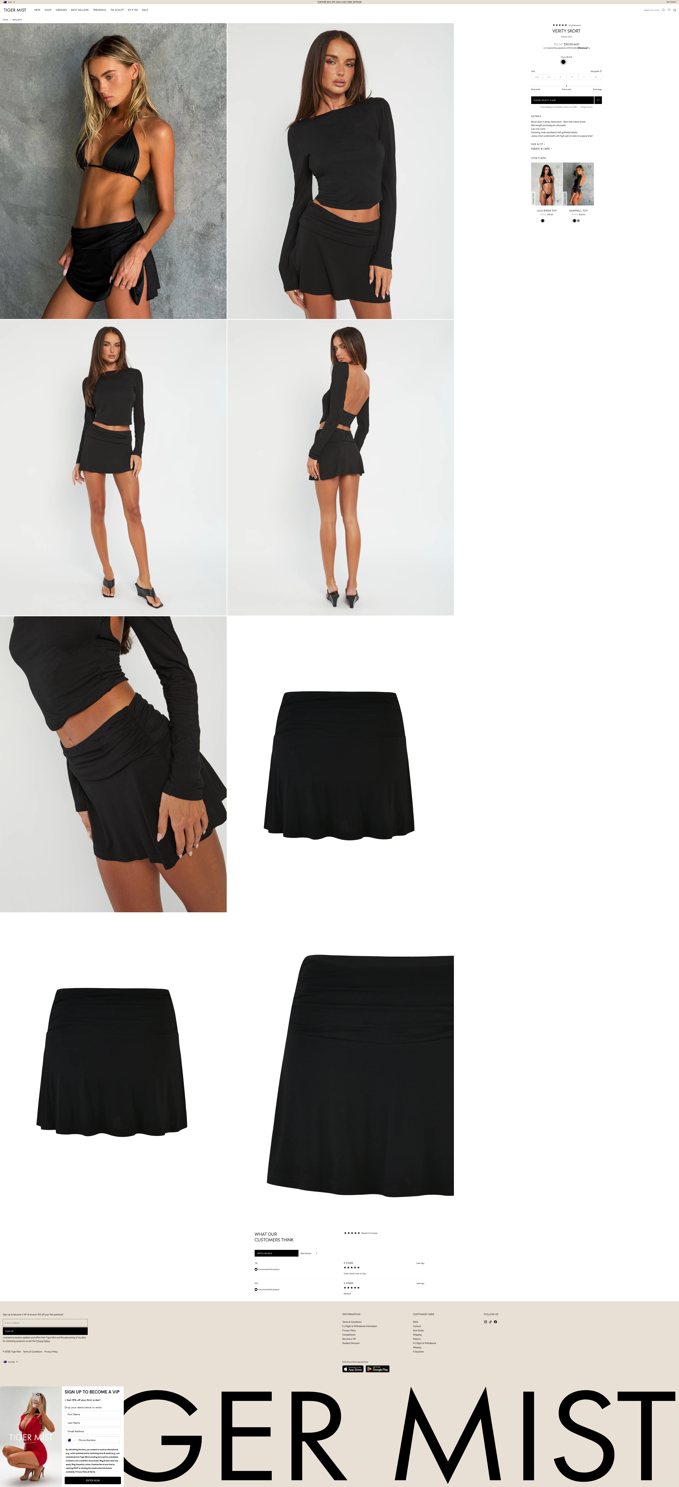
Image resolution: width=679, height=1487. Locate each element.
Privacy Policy (43, 1341)
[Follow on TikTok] (490, 1322)
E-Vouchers (418, 1351)
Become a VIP (349, 1338)
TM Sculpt (117, 10)
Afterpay (417, 1347)
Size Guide (418, 1330)
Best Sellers (80, 10)
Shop (48, 10)
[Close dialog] (119, 1391)
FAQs (415, 1321)
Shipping (417, 1334)
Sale (145, 10)
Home (5, 19)
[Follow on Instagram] (485, 1322)
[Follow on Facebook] (495, 1322)
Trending (99, 10)
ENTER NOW (93, 1480)
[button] (566, 25)
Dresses (61, 10)
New (37, 10)
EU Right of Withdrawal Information (359, 1326)
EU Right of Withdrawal (424, 1343)
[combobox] (71, 1440)
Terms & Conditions (32, 1351)
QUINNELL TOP (578, 210)
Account (671, 2)
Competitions (348, 1334)
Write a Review (269, 1254)
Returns (417, 1338)
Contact (417, 1326)
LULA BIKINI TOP (546, 210)
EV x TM (133, 10)
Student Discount (350, 1343)
